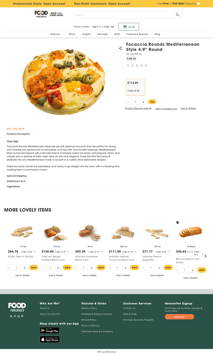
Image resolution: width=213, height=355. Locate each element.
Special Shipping (16, 176)
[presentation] (205, 256)
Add (152, 101)
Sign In (96, 26)
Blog (157, 34)
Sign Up (109, 26)
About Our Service (50, 314)
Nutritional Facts (16, 181)
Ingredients (13, 186)
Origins (87, 34)
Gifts (117, 34)
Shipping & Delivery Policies (97, 314)
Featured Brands (138, 34)
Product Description (18, 134)
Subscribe (179, 317)
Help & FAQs (130, 314)
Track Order (81, 26)
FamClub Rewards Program (138, 319)
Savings (103, 34)
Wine (72, 34)
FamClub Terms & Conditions (97, 331)
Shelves (55, 34)
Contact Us (129, 308)
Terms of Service (91, 325)
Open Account (119, 3)
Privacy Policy (89, 308)
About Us (45, 308)
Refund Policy (89, 319)
